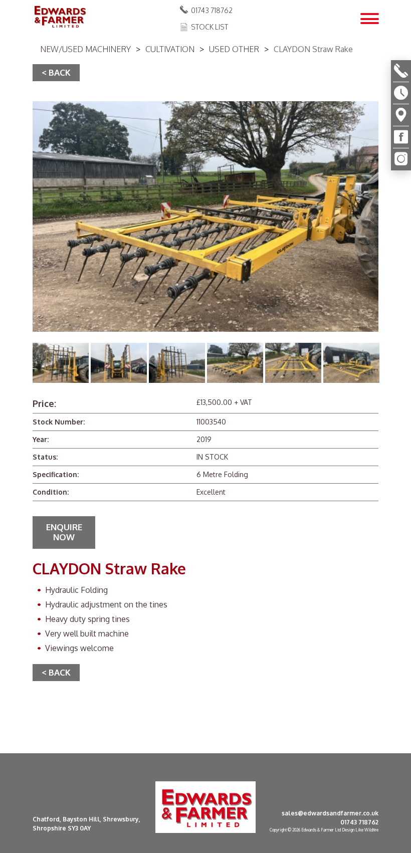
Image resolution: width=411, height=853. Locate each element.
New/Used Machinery (85, 49)
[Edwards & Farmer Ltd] (60, 17)
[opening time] (401, 93)
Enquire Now (64, 532)
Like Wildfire (366, 829)
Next (387, 364)
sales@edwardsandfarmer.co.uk (330, 813)
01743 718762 (212, 10)
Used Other (234, 49)
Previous (24, 364)
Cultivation (169, 49)
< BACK (56, 72)
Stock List (209, 27)
